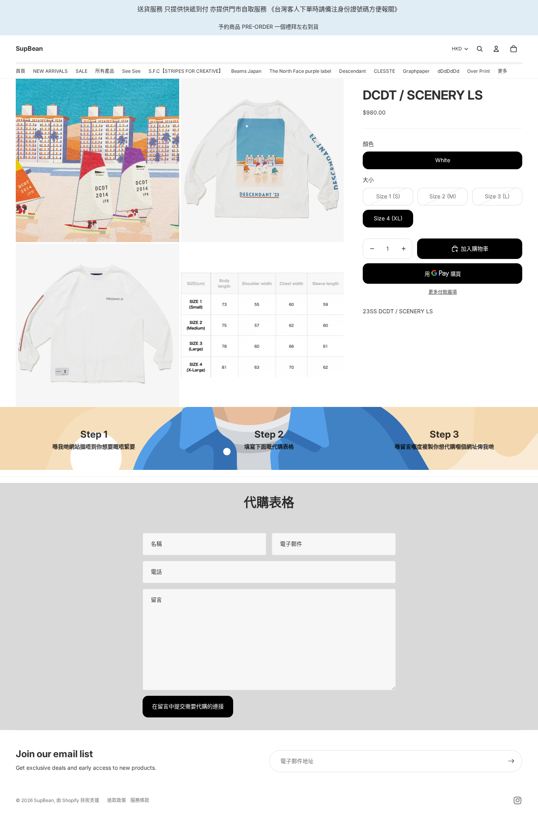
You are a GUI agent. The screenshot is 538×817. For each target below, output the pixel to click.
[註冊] (511, 761)
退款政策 (116, 800)
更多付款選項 (443, 292)
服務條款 (139, 800)
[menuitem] (502, 71)
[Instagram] (517, 800)
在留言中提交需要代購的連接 (188, 706)
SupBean (44, 800)
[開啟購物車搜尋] (479, 48)
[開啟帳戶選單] (496, 48)
